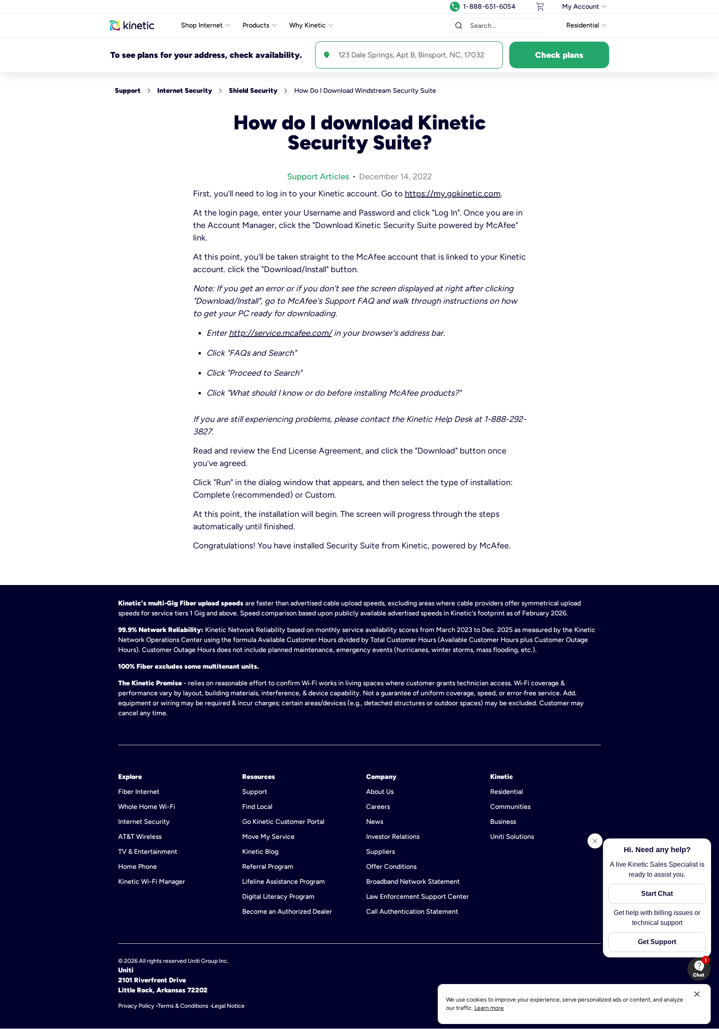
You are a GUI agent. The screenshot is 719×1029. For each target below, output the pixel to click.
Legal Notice (228, 1005)
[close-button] (697, 994)
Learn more (489, 1008)
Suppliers (380, 851)
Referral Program (267, 866)
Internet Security (184, 90)
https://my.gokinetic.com (453, 193)
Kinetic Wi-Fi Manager (151, 881)
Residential (506, 792)
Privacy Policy (136, 1005)
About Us (380, 792)
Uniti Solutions (512, 837)
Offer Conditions (391, 866)
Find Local (257, 807)
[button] (458, 25)
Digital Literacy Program (278, 896)
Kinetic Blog (260, 851)
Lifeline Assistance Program (283, 881)
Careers (378, 807)
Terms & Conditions (183, 1005)
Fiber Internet (138, 792)
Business (503, 822)
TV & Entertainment (147, 851)
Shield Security (253, 90)
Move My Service (268, 837)
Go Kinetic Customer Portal (283, 822)
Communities (510, 807)
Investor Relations (392, 837)
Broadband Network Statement (413, 881)
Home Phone (137, 866)
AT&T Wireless (139, 837)
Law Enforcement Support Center (417, 896)
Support (128, 90)
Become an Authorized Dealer (287, 911)
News (374, 822)
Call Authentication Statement (412, 911)
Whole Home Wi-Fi (146, 807)
